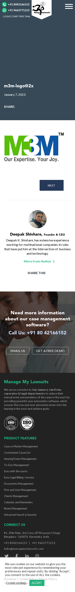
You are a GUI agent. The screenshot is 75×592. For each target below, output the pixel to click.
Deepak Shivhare (25, 235)
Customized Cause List (17, 452)
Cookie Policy (27, 579)
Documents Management (18, 483)
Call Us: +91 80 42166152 (37, 333)
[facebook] (16, 556)
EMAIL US (17, 351)
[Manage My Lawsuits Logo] (42, 9)
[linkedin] (26, 556)
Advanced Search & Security (20, 514)
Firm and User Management (20, 489)
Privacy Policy (47, 579)
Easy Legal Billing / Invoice (19, 477)
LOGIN (6, 16)
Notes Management (15, 508)
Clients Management (16, 496)
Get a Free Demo (50, 351)
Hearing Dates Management (20, 458)
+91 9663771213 (18, 10)
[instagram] (37, 556)
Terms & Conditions (16, 583)
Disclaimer (10, 579)
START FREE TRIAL (21, 16)
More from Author (37, 261)
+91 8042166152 (18, 4)
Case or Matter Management (21, 446)
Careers (35, 583)
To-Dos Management (16, 465)
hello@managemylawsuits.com (24, 548)
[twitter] (6, 556)
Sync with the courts (15, 471)
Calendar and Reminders (18, 502)
